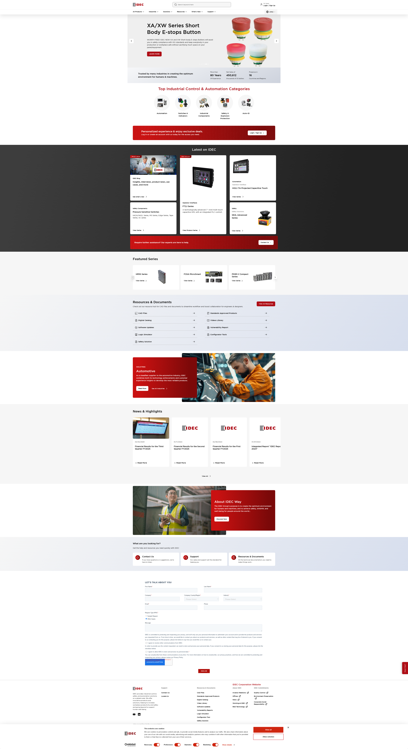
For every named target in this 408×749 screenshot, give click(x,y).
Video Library (202, 703)
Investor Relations (239, 693)
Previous (133, 277)
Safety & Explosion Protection (225, 116)
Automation (162, 113)
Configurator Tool (203, 717)
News (235, 700)
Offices (235, 696)
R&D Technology (239, 707)
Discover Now (222, 519)
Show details (227, 745)
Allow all (268, 730)
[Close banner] (288, 727)
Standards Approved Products (208, 696)
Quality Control (259, 693)
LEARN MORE (154, 55)
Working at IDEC (239, 703)
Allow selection (268, 737)
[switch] (177, 744)
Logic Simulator (203, 714)
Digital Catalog (202, 700)
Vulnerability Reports (205, 710)
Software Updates (203, 707)
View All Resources (266, 304)
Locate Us (165, 696)
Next (275, 277)
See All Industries (158, 389)
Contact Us (165, 693)
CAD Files (200, 693)
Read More (142, 388)
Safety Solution (202, 721)
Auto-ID (246, 113)
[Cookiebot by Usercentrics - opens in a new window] (130, 744)
